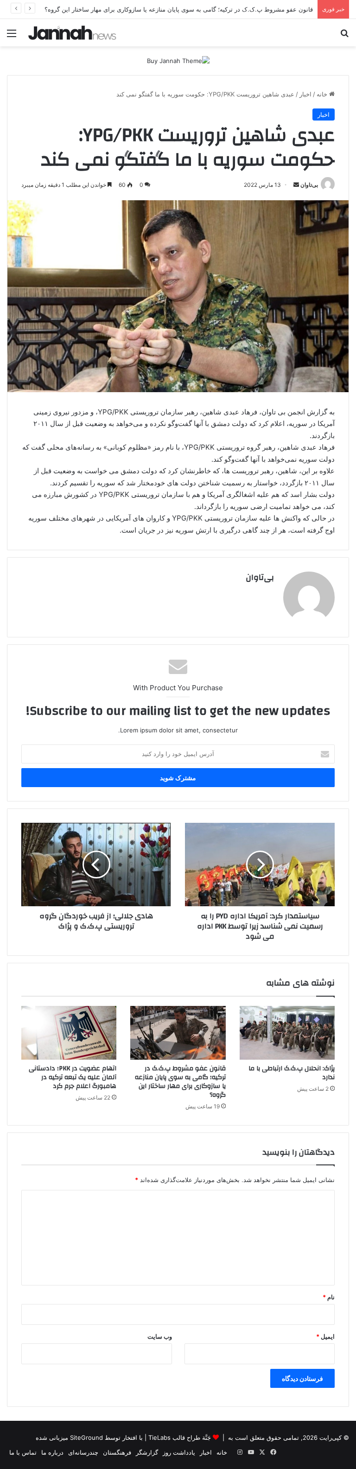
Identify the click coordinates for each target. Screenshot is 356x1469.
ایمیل (325, 1336)
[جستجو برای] (344, 36)
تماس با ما (23, 1452)
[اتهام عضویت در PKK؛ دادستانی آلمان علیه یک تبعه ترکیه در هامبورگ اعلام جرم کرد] (68, 1033)
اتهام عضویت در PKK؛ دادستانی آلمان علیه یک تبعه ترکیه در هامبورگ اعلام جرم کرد (72, 1077)
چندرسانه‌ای (83, 1452)
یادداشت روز (179, 1452)
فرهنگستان (117, 1452)
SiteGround (86, 1437)
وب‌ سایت (159, 1336)
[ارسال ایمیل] (296, 184)
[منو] (11, 36)
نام (329, 1297)
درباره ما (52, 1452)
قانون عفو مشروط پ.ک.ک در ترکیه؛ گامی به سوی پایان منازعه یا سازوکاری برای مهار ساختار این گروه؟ (180, 1081)
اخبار (305, 94)
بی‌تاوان (309, 184)
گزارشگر (147, 1452)
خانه (323, 94)
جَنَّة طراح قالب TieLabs (179, 1437)
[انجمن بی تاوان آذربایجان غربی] (72, 32)
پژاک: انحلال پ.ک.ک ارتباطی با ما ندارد (291, 1072)
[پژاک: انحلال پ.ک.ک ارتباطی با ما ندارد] (287, 1033)
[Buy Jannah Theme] (178, 60)
